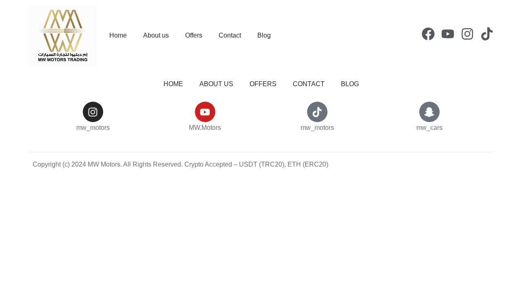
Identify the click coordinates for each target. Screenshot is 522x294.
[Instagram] (467, 33)
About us (156, 35)
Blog (264, 35)
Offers (193, 35)
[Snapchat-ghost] (429, 112)
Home (118, 35)
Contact (230, 35)
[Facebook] (428, 33)
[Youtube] (447, 33)
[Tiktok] (486, 33)
